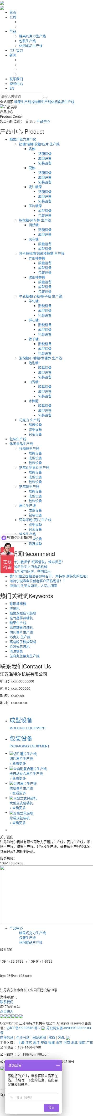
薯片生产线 (27, 505)
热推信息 (6, 1037)
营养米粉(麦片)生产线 (35, 519)
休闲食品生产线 (30, 45)
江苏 (28, 1042)
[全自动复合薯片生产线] (28, 767)
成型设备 (45, 158)
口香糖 (34, 381)
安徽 (44, 1042)
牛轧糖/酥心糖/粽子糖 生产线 (40, 296)
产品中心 (43, 121)
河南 (66, 1042)
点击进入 (6, 1011)
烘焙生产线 (27, 533)
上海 (21, 1042)
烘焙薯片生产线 (21, 788)
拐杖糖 (34, 224)
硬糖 (32, 167)
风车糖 (34, 239)
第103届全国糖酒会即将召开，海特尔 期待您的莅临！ (50, 576)
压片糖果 (35, 205)
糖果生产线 (22, 101)
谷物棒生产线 (41, 101)
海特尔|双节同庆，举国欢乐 (30, 571)
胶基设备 (45, 367)
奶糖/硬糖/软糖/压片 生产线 (39, 143)
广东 (89, 1042)
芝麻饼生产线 (29, 486)
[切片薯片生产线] (23, 753)
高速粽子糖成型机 (23, 641)
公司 (13, 17)
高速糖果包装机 (21, 627)
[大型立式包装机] (23, 797)
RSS (52, 1037)
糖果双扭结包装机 (23, 613)
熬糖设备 (45, 153)
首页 (13, 12)
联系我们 (16, 78)
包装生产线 (27, 40)
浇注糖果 (35, 186)
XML (61, 1037)
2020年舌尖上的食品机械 (28, 566)
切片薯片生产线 (21, 632)
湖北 (74, 1042)
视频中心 (16, 83)
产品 (13, 31)
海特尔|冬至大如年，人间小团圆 (33, 585)
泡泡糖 (34, 362)
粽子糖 (34, 338)
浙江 (36, 1042)
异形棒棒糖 (37, 258)
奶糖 (32, 148)
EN (12, 88)
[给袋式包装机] (21, 812)
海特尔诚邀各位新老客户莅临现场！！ (38, 580)
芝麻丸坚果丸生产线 (34, 467)
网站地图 (39, 1037)
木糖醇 (34, 400)
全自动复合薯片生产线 (26, 773)
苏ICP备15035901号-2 (24, 1027)
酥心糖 (34, 319)
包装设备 (45, 163)
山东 (59, 1042)
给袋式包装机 (20, 646)
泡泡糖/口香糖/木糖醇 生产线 (40, 358)
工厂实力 (16, 50)
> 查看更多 (18, 763)
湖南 (82, 1042)
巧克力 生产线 (29, 419)
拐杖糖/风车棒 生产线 (35, 220)
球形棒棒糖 (37, 277)
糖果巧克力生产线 (32, 36)
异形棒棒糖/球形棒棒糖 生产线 (41, 253)
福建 (51, 1042)
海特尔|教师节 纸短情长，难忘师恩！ (37, 561)
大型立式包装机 (21, 802)
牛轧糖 (34, 300)
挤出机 (15, 608)
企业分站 (23, 1037)
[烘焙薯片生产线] (23, 782)
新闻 (13, 55)
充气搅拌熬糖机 (21, 617)
